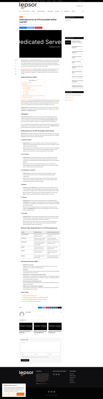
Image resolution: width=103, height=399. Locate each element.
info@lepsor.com (70, 99)
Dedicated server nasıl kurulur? (30, 295)
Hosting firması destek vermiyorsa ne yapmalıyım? (77, 42)
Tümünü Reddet (13, 394)
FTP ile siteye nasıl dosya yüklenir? (76, 57)
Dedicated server (24, 100)
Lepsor (56, 395)
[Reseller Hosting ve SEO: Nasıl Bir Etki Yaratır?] (55, 326)
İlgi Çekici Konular (41, 11)
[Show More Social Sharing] (44, 28)
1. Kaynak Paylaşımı (27, 87)
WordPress (57, 11)
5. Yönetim (25, 92)
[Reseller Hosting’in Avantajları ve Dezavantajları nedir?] (40, 326)
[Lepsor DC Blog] (34, 6)
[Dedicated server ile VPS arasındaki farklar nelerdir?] (40, 44)
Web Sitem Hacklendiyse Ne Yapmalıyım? (77, 47)
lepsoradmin (25, 24)
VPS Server (72, 380)
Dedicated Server (73, 377)
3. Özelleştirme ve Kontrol (29, 89)
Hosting (33, 11)
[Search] (83, 11)
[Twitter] (15, 66)
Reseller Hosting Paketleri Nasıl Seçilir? (25, 332)
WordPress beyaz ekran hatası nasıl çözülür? (77, 81)
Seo (62, 11)
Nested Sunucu (72, 382)
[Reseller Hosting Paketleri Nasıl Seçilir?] (25, 326)
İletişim (73, 11)
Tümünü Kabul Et (20, 394)
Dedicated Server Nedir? (27, 82)
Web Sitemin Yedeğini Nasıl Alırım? (77, 72)
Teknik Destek (50, 11)
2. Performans (26, 88)
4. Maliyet (25, 91)
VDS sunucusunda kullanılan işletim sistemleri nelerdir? (35, 299)
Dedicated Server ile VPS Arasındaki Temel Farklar (32, 85)
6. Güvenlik (26, 94)
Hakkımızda (66, 11)
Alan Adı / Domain (26, 11)
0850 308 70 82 (70, 97)
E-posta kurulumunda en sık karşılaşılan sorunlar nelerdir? (77, 86)
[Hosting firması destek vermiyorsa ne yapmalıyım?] (68, 42)
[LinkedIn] (15, 68)
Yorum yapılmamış (36, 24)
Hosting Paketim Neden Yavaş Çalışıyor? (77, 67)
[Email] (15, 74)
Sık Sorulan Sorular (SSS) (27, 97)
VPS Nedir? (24, 84)
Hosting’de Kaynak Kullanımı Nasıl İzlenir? (77, 52)
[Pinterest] (15, 71)
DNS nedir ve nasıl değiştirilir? (77, 76)
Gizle (36, 80)
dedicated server (29, 69)
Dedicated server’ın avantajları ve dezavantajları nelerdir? (35, 297)
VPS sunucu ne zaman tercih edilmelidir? (32, 301)
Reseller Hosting (72, 375)
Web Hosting (72, 373)
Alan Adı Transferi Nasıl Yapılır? (76, 62)
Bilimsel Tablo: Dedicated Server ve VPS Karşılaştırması (33, 95)
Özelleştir (6, 394)
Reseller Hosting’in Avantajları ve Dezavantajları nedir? (40, 332)
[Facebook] (15, 63)
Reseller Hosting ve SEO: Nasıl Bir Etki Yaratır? (54, 332)
